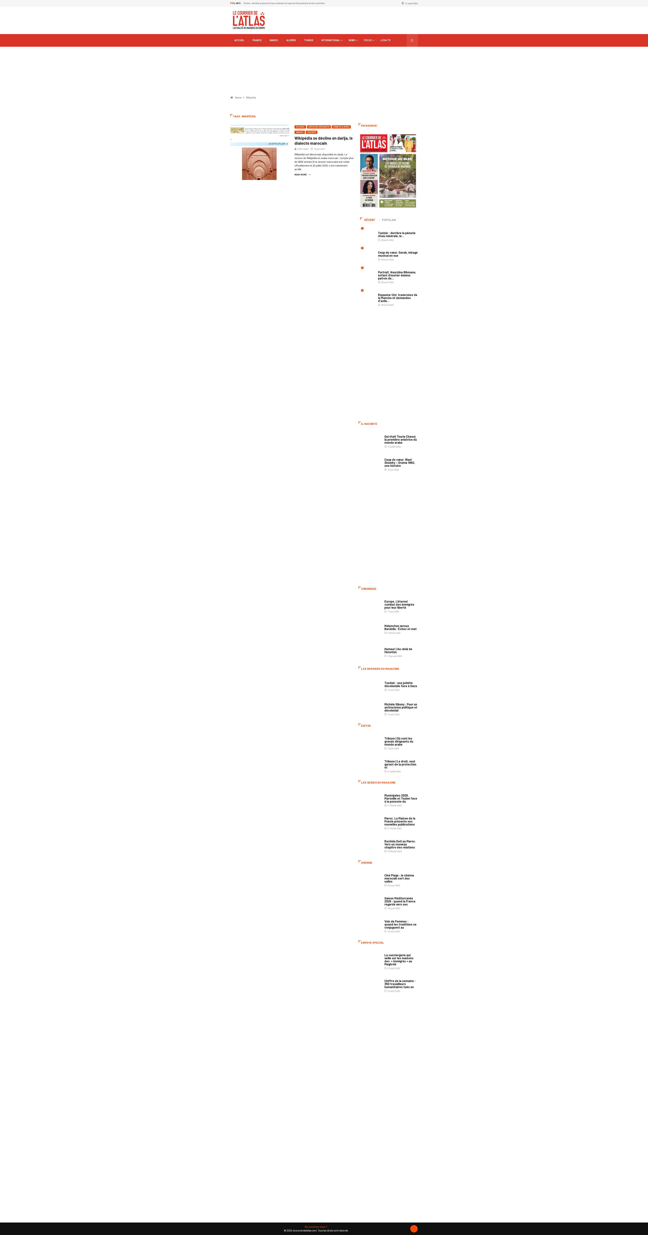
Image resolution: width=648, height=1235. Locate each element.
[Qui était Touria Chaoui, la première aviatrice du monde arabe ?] (370, 440)
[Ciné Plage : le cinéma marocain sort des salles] (370, 879)
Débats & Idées (341, 127)
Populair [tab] (389, 220)
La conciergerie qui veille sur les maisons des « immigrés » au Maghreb (398, 959)
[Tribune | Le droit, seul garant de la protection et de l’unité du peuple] (370, 765)
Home (238, 97)
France (257, 40)
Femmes (388, 701)
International (330, 40)
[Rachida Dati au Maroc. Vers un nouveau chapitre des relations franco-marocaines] (370, 845)
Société (311, 132)
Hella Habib (302, 149)
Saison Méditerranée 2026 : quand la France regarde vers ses (399, 901)
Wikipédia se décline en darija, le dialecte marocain (323, 141)
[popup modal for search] (412, 40)
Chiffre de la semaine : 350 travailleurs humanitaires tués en (399, 984)
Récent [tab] (369, 220)
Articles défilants (319, 127)
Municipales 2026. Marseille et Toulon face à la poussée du (400, 798)
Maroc (274, 40)
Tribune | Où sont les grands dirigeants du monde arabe (398, 741)
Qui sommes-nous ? (316, 1226)
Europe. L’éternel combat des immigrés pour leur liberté (399, 604)
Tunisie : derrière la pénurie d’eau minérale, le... (396, 234)
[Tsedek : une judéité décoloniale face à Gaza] (370, 685)
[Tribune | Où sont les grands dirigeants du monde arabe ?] (370, 742)
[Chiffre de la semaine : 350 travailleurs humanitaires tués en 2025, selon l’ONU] (370, 984)
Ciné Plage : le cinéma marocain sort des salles (399, 878)
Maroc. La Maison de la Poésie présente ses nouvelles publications (399, 821)
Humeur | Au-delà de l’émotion (398, 650)
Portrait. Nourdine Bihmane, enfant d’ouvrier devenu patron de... (397, 275)
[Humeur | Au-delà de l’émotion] (370, 651)
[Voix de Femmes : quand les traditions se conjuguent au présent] (370, 924)
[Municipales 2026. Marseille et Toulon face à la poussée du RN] (370, 798)
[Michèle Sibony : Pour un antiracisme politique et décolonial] (370, 708)
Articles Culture (393, 433)
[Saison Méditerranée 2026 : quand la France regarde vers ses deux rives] (370, 902)
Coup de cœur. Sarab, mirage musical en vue (398, 254)
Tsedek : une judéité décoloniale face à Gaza (400, 684)
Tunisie (308, 40)
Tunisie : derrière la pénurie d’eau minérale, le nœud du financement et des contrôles (284, 3)
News (352, 40)
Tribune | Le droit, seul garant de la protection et (400, 764)
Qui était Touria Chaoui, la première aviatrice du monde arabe (400, 439)
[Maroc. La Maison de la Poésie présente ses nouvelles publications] (370, 822)
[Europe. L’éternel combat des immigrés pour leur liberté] (370, 605)
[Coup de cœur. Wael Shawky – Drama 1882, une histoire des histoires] (370, 463)
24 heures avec (392, 838)
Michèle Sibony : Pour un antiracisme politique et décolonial (400, 707)
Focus (368, 40)
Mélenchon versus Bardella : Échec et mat (400, 627)
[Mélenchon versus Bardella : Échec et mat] (370, 628)
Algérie (291, 40)
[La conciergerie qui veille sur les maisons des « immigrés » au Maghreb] (370, 959)
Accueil (239, 40)
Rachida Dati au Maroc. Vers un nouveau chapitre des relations (400, 844)
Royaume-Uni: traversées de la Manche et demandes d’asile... (397, 298)
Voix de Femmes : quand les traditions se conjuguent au (400, 924)
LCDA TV (385, 40)
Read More (300, 174)
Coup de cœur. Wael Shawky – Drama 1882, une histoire (399, 462)
